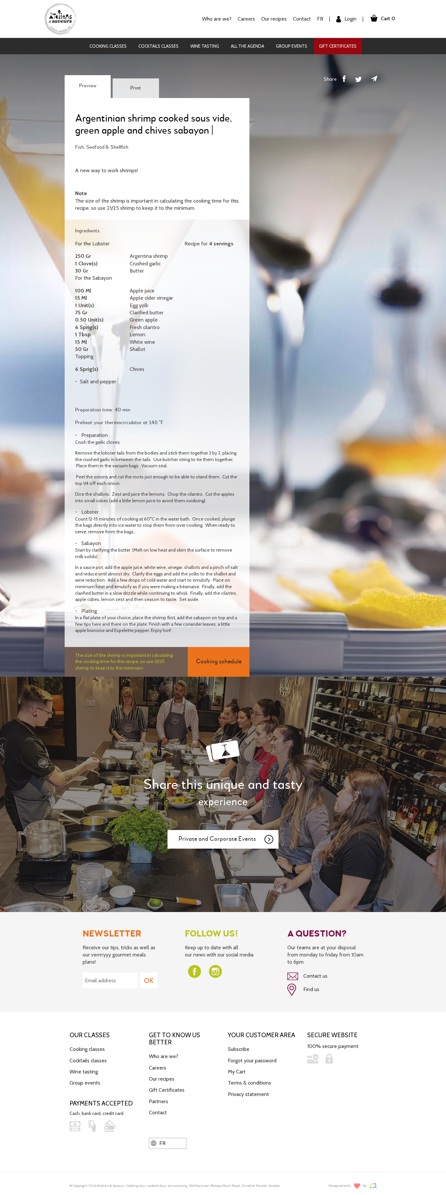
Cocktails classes (158, 46)
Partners (158, 1101)
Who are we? (163, 1056)
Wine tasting (204, 46)
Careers (246, 19)
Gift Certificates (338, 46)
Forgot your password (252, 1060)
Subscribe (238, 1049)
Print (135, 88)
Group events (291, 46)
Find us (310, 989)
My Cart (237, 1072)
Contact (302, 19)
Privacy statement (248, 1094)
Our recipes (161, 1079)
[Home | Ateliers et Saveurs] (63, 18)
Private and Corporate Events (217, 839)
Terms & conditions (249, 1083)
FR (320, 19)
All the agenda (247, 46)
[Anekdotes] (373, 1186)
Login (350, 19)
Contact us (314, 976)
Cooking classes (108, 46)
